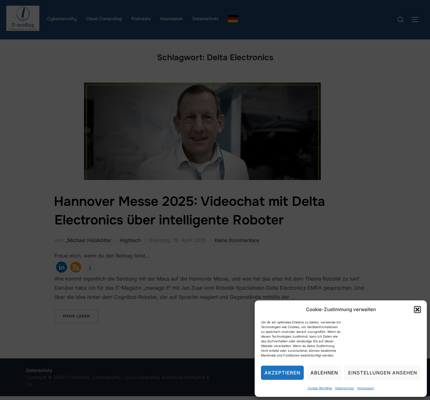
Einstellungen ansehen (382, 373)
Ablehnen (324, 373)
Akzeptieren (282, 373)
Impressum (365, 388)
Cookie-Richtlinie (320, 388)
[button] (417, 309)
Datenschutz (344, 388)
